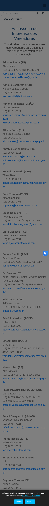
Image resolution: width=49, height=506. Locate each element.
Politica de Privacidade (31, 496)
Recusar (30, 502)
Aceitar (18, 502)
